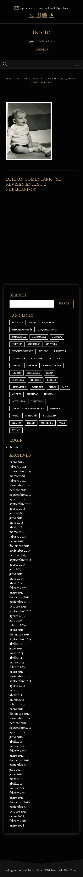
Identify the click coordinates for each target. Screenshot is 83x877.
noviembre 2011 (19, 765)
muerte (16, 394)
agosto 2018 (17, 509)
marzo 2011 (16, 788)
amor (32, 322)
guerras (31, 365)
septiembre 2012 (20, 728)
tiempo (16, 422)
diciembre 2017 (19, 546)
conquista (39, 336)
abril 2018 (15, 527)
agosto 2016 (17, 616)
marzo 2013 (16, 700)
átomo (16, 430)
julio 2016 (15, 620)
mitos (53, 387)
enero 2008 (16, 825)
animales (48, 322)
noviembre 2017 (19, 550)
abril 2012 (15, 742)
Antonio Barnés (22, 329)
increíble (33, 372)
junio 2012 (16, 737)
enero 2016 (16, 630)
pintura (55, 408)
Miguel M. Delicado (23, 78)
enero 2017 (16, 592)
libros (51, 380)
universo (47, 422)
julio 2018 (15, 513)
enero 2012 (16, 756)
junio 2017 (15, 574)
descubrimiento (22, 351)
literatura (19, 387)
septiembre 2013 (20, 681)
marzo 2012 (16, 746)
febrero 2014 (17, 667)
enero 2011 (16, 797)
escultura (18, 358)
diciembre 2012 (19, 714)
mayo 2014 (16, 653)
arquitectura (47, 329)
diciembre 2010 (19, 802)
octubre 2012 (17, 723)
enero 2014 (16, 672)
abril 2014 (15, 658)
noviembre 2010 (19, 807)
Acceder (14, 447)
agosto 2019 (17, 499)
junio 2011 (15, 774)
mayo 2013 (16, 690)
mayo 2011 (16, 779)
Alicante (17, 322)
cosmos (57, 336)
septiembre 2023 (20, 471)
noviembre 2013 (19, 676)
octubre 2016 (17, 606)
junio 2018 (16, 518)
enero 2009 (16, 816)
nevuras (32, 394)
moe (65, 387)
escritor (60, 351)
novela (49, 394)
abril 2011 (15, 783)
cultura (17, 344)
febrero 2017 (17, 588)
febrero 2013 (17, 704)
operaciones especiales (28, 408)
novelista (18, 401)
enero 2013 (16, 709)
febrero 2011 (17, 793)
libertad (35, 380)
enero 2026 (16, 462)
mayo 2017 (16, 578)
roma (15, 415)
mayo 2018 (16, 523)
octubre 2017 (17, 555)
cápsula (51, 344)
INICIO (41, 32)
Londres (37, 387)
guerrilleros (52, 365)
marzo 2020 (17, 476)
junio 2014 (15, 648)
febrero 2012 (17, 751)
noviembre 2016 (19, 602)
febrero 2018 (17, 537)
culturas (34, 344)
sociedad (49, 415)
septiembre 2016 (20, 611)
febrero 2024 (17, 467)
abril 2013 (15, 695)
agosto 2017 (17, 564)
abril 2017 (15, 583)
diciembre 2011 (19, 760)
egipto (43, 351)
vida (62, 422)
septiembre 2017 (20, 560)
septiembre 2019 (20, 495)
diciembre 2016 (19, 597)
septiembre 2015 (20, 639)
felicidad (37, 358)
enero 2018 (16, 541)
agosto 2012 (17, 732)
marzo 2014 (16, 662)
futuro (55, 358)
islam (49, 372)
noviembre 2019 (19, 485)
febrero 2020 (17, 481)
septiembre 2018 (20, 504)
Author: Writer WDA (39, 870)
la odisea (18, 380)
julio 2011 (15, 769)
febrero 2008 (17, 821)
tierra (31, 422)
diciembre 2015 (19, 634)
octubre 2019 (17, 490)
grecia (16, 365)
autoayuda (19, 336)
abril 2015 (15, 644)
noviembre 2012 (19, 718)
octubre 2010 (18, 811)
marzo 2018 (16, 532)
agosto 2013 (17, 686)
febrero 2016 (17, 625)
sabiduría (31, 415)
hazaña (16, 372)
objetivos (37, 401)
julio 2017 (15, 569)
